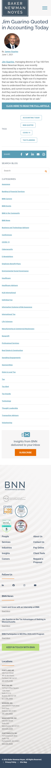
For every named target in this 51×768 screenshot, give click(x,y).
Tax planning (29, 140)
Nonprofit (5, 336)
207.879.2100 (7, 681)
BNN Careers (7, 199)
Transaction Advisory (10, 415)
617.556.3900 (7, 699)
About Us (37, 536)
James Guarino (11, 51)
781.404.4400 (7, 714)
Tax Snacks (6, 394)
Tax (3, 379)
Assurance (6, 184)
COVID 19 (26, 133)
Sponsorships (7, 365)
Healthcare (6, 278)
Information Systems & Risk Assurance (17, 307)
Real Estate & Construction (12, 350)
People (5, 536)
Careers (6, 559)
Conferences (7, 235)
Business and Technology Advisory (15, 228)
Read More (6, 611)
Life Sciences (7, 322)
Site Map (23, 762)
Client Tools (39, 553)
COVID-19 (6, 242)
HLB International (9, 293)
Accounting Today (31, 118)
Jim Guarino (8, 62)
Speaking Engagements (11, 358)
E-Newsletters (7, 257)
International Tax (8, 314)
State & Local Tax (9, 372)
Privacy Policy (10, 762)
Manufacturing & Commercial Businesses (18, 329)
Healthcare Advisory (10, 285)
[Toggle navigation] (44, 7)
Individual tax (7, 300)
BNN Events (6, 206)
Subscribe (25, 452)
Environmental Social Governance (15, 271)
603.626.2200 (7, 729)
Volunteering (7, 423)
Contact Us (38, 542)
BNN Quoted (28, 125)
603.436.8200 (7, 744)
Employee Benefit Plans (11, 264)
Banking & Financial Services (13, 192)
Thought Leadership (10, 408)
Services (6, 542)
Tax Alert (5, 387)
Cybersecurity (7, 249)
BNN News (6, 220)
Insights (6, 553)
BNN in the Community (11, 213)
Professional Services (10, 343)
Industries (7, 547)
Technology (6, 401)
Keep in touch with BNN (20, 647)
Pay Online (38, 547)
